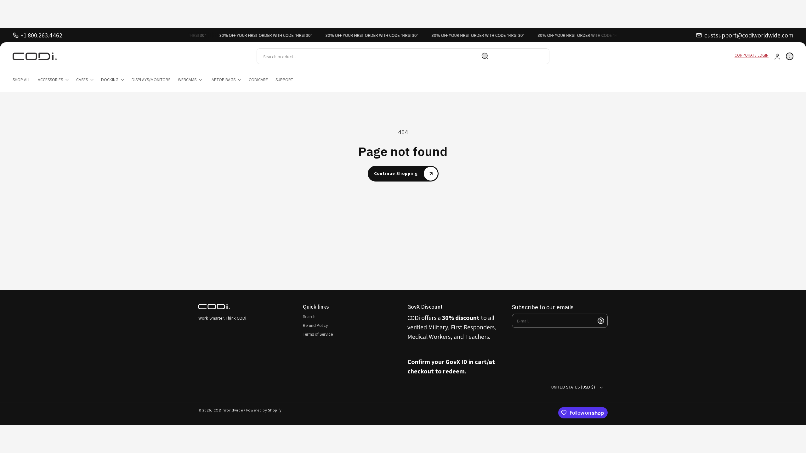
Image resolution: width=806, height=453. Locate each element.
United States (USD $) (573, 387)
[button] (789, 56)
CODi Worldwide (228, 410)
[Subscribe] (601, 321)
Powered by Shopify (264, 410)
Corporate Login (752, 55)
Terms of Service (318, 334)
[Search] (485, 56)
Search (309, 316)
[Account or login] (777, 56)
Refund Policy (315, 325)
